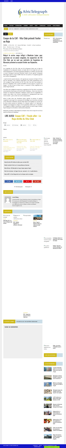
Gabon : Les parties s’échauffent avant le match (57, 347)
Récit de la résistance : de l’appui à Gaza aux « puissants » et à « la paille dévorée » (21, 171)
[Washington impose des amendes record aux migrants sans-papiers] (48, 393)
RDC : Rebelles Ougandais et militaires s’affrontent (17, 223)
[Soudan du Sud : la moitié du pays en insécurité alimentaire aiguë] (48, 414)
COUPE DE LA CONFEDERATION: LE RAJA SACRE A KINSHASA (9, 148)
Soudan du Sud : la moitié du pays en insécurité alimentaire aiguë (57, 413)
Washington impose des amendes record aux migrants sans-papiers (57, 391)
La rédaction (35, 445)
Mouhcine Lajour (11, 47)
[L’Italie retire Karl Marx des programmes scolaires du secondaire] (48, 430)
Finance (35, 220)
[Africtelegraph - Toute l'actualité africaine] (33, 13)
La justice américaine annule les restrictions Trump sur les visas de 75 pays (57, 369)
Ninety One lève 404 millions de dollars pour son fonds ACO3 (16, 162)
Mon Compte (6, 1)
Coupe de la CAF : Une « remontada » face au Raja (22, 147)
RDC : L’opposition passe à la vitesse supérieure (26, 316)
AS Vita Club (11, 45)
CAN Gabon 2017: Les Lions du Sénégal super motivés (7, 222)
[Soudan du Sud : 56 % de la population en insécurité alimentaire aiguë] (48, 422)
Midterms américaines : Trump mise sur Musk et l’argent (58, 384)
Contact (40, 445)
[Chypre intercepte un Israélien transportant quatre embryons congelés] (48, 437)
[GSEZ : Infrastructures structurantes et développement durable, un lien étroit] (48, 133)
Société (31, 25)
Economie (26, 25)
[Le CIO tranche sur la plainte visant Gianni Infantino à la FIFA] (48, 400)
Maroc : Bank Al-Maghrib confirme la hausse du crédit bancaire (37, 224)
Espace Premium (56, 25)
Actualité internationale (50, 363)
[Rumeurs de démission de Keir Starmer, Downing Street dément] (48, 407)
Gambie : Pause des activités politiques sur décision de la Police (57, 247)
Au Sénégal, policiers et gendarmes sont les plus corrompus (58, 239)
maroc (4, 47)
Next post (27, 186)
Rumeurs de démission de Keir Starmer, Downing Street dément (57, 405)
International (18, 25)
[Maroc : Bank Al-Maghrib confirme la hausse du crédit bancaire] (37, 219)
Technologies (42, 25)
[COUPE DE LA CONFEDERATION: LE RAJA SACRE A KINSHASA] (9, 142)
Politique (11, 25)
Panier (12, 1)
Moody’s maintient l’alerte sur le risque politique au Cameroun (16, 165)
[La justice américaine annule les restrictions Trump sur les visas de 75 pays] (48, 370)
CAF (16, 45)
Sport (36, 25)
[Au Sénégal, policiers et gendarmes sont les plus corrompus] (48, 241)
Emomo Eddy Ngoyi (22, 45)
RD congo (18, 47)
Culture (49, 25)
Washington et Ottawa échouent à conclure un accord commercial (57, 377)
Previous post (19, 186)
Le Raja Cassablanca (36, 45)
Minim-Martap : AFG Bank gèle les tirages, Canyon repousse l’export (17, 168)
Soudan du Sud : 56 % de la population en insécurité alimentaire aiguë (57, 421)
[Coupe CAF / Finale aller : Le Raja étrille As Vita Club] (36, 142)
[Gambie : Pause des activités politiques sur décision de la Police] (48, 341)
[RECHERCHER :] (55, 29)
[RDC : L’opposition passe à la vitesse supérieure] (27, 311)
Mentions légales (37, 446)
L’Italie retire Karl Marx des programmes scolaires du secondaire (57, 429)
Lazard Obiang (11, 53)
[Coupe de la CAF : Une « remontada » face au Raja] (23, 142)
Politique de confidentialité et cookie (50, 445)
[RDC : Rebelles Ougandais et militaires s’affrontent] (17, 219)
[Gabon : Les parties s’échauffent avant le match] (48, 349)
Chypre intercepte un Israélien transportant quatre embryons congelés (57, 437)
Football (29, 45)
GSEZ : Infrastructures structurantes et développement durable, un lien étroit (57, 40)
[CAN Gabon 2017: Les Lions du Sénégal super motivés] (7, 217)
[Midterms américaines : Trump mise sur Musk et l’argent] (48, 385)
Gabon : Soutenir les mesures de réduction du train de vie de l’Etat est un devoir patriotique (57, 140)
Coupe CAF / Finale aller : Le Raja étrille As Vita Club (26, 117)
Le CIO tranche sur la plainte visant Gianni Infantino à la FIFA (57, 398)
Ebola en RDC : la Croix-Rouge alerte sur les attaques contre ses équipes (18, 174)
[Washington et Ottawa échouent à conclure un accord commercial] (48, 378)
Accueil (5, 25)
